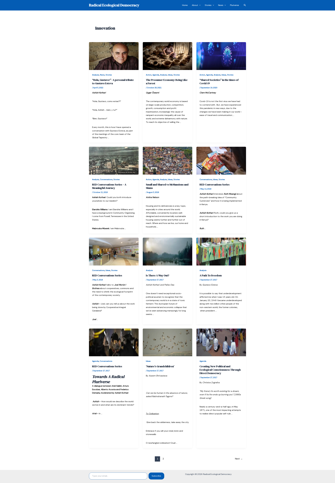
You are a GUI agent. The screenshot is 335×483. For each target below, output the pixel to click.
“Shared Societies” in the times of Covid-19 (219, 81)
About (195, 5)
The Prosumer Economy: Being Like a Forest (167, 81)
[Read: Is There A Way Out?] (167, 251)
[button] (199, 5)
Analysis (95, 75)
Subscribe (156, 475)
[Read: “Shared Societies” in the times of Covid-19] (221, 55)
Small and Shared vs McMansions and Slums (167, 186)
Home (185, 5)
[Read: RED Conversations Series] (221, 160)
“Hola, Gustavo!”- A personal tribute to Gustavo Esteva (113, 81)
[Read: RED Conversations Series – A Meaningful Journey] (114, 160)
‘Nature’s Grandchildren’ (160, 366)
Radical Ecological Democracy (114, 5)
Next (239, 458)
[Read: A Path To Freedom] (221, 251)
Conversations (106, 179)
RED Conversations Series (215, 184)
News (220, 5)
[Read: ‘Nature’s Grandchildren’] (167, 342)
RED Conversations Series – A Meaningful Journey (109, 186)
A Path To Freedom (211, 275)
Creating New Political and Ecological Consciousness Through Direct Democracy (220, 370)
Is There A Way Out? (157, 275)
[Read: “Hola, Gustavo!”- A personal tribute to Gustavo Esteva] (114, 55)
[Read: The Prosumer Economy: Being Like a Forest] (167, 55)
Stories (208, 5)
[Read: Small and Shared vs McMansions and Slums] (167, 160)
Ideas (170, 75)
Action (149, 75)
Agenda (155, 75)
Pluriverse (234, 5)
